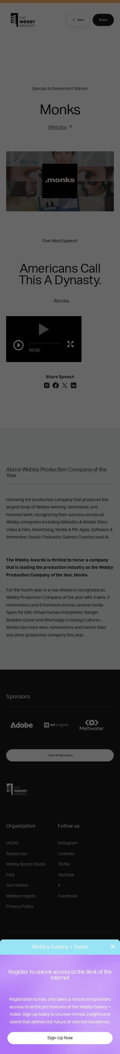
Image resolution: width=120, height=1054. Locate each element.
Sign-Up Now (60, 1038)
